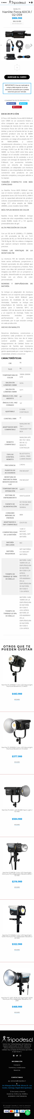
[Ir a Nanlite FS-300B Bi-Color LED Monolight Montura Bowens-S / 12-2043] (17, 731)
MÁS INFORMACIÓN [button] (17, 23)
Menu (5, 2)
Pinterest (17, 107)
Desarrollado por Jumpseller (20, 1107)
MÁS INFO (17, 699)
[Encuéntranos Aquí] (17, 1083)
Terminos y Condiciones (17, 1067)
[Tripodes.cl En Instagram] (20, 1056)
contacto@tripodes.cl (18, 1081)
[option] (17, 45)
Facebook (11, 103)
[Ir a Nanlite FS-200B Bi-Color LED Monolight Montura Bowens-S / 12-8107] (17, 668)
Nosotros (17, 1070)
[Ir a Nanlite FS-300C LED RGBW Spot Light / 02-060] (17, 793)
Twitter (23, 103)
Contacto (17, 1065)
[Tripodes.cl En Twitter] (17, 1056)
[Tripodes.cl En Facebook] (13, 1056)
